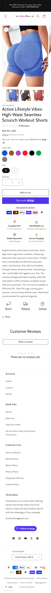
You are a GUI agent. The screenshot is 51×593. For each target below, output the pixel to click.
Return (8, 308)
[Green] (38, 153)
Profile (9, 394)
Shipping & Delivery (15, 478)
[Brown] (11, 153)
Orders (9, 381)
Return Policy (12, 465)
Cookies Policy (12, 484)
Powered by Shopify (26, 578)
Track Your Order (13, 424)
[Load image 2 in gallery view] (25, 95)
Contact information (26, 587)
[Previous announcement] (5, 6)
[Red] (25, 153)
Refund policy (42, 578)
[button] (6, 16)
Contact (9, 387)
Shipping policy (40, 583)
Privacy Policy (12, 471)
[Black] (31, 153)
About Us (10, 418)
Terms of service (26, 583)
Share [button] (7, 316)
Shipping (5, 135)
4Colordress (14, 578)
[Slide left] (3, 96)
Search (9, 412)
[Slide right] (48, 96)
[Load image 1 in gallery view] (12, 95)
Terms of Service (13, 452)
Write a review (25, 342)
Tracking (42, 308)
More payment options (25, 207)
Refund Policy (12, 459)
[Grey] (4, 159)
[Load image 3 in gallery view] (38, 95)
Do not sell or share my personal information (20, 433)
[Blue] (4, 153)
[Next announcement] (46, 6)
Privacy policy (12, 583)
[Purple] (18, 153)
